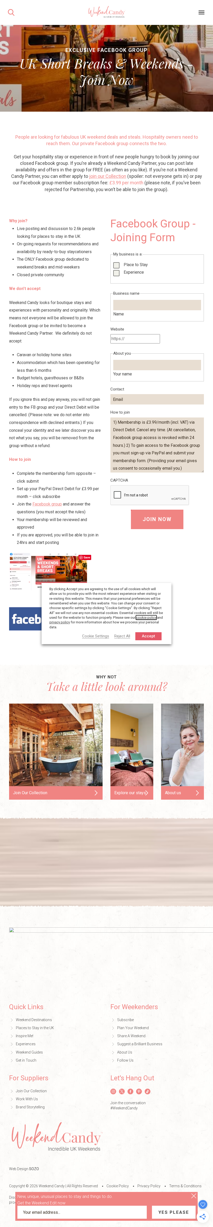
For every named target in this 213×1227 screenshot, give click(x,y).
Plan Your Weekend (133, 1028)
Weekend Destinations (34, 1020)
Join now (157, 519)
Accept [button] (148, 636)
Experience (134, 272)
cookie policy (146, 617)
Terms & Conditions (185, 1186)
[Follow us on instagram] (113, 1091)
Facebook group (47, 504)
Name (118, 314)
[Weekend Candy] (106, 12)
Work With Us (27, 1099)
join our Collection (107, 176)
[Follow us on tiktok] (147, 1091)
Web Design (24, 1169)
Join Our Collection (31, 1091)
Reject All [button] (122, 636)
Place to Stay (136, 264)
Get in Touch (26, 1060)
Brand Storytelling (30, 1107)
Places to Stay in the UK (35, 1028)
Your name (122, 374)
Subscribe (125, 1020)
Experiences (26, 1044)
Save (87, 557)
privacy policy (59, 622)
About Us (124, 1052)
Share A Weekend (131, 1036)
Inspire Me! (24, 1036)
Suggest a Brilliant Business (139, 1044)
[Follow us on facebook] (130, 1091)
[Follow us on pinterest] (139, 1091)
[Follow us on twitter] (122, 1091)
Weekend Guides (29, 1052)
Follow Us (125, 1060)
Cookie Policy (117, 1186)
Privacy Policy (149, 1186)
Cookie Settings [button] (95, 636)
